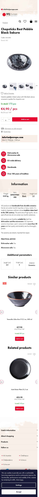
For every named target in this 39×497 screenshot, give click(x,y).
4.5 (7, 265)
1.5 (33, 196)
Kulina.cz (23, 460)
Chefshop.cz (24, 455)
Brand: (4, 40)
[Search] (20, 21)
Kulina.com (6, 464)
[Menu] (36, 21)
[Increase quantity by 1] (9, 119)
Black (24, 196)
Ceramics (31, 265)
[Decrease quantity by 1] (2, 119)
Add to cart (25, 119)
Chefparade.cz (7, 460)
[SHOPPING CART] (30, 21)
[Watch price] (5, 131)
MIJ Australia (7, 455)
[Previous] (2, 312)
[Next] (37, 312)
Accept (18, 492)
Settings (19, 485)
